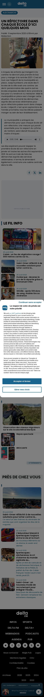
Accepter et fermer (22, 381)
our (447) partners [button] (15, 313)
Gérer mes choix (22, 389)
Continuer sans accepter (30, 302)
